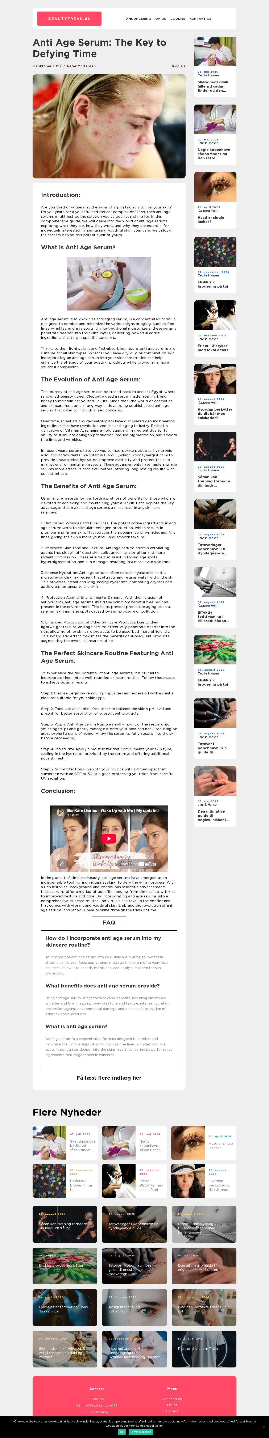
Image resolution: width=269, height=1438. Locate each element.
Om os (160, 18)
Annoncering (138, 18)
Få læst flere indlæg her (109, 1078)
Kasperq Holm (208, 210)
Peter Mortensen (81, 66)
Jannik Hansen (208, 142)
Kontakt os (200, 18)
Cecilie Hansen (208, 75)
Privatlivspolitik (141, 1431)
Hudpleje (178, 66)
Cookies (177, 18)
